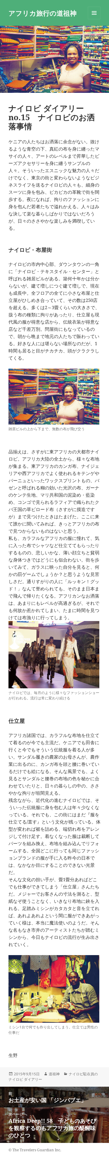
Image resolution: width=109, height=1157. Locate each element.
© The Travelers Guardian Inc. (34, 1149)
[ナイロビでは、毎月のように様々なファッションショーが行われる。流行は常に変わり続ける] (53, 655)
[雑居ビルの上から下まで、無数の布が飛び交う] (53, 397)
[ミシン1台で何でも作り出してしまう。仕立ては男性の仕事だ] (53, 989)
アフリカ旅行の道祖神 (42, 12)
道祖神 (54, 1073)
